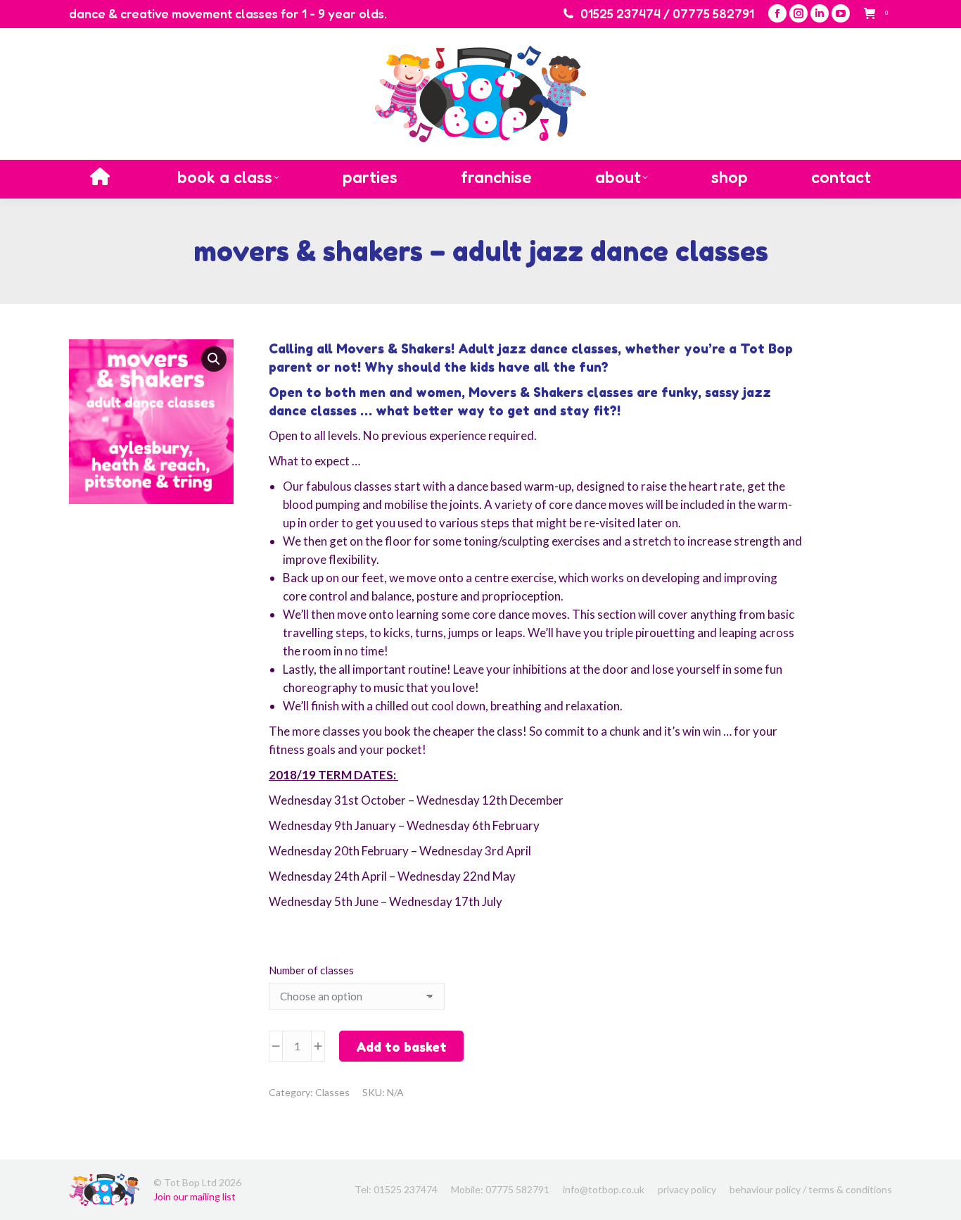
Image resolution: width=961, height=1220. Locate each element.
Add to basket (401, 1047)
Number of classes (311, 970)
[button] (214, 359)
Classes (332, 1092)
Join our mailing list (194, 1196)
